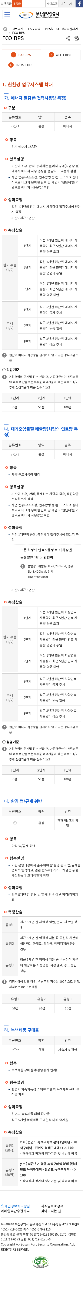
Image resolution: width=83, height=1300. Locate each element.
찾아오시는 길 (51, 1210)
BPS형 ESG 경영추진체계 (61, 29)
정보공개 (17, 29)
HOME (5, 29)
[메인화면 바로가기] (41, 16)
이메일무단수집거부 (15, 1210)
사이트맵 (52, 3)
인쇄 (76, 38)
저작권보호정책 (52, 1205)
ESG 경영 (34, 29)
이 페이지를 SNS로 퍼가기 (68, 38)
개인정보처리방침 (17, 1205)
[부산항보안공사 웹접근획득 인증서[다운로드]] (40, 1262)
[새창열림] (79, 3)
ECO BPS (18, 33)
